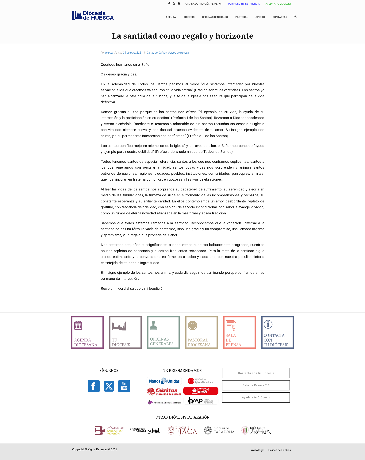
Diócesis (188, 17)
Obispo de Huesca (178, 52)
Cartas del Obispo (157, 52)
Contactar (279, 17)
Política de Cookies (279, 450)
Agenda (171, 17)
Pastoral (241, 17)
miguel (109, 52)
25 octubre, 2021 (133, 52)
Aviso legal (257, 450)
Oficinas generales (215, 17)
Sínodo (260, 17)
